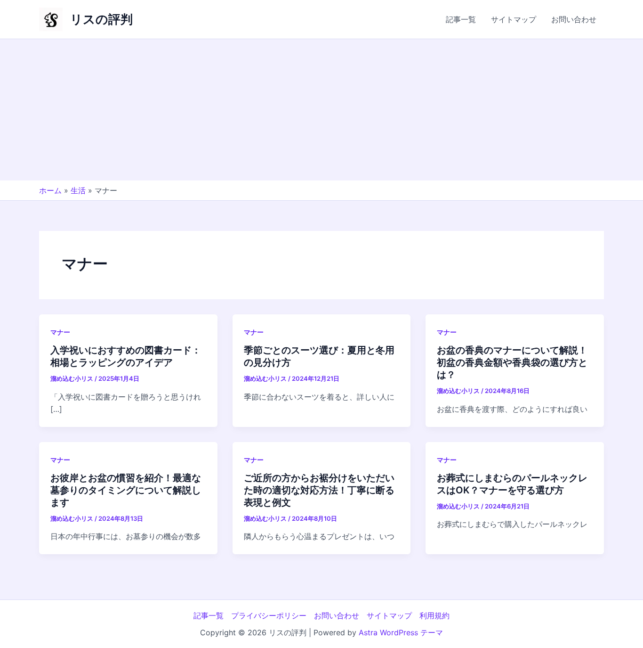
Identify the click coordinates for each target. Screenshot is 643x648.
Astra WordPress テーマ (401, 632)
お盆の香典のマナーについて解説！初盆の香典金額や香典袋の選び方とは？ (512, 362)
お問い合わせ (573, 19)
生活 (78, 190)
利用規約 (434, 615)
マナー (60, 332)
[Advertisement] (321, 110)
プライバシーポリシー (268, 615)
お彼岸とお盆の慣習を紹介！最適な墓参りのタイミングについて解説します (125, 490)
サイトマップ (513, 19)
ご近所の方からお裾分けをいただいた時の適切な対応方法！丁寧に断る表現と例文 (319, 490)
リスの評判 (101, 19)
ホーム (50, 190)
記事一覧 (461, 19)
